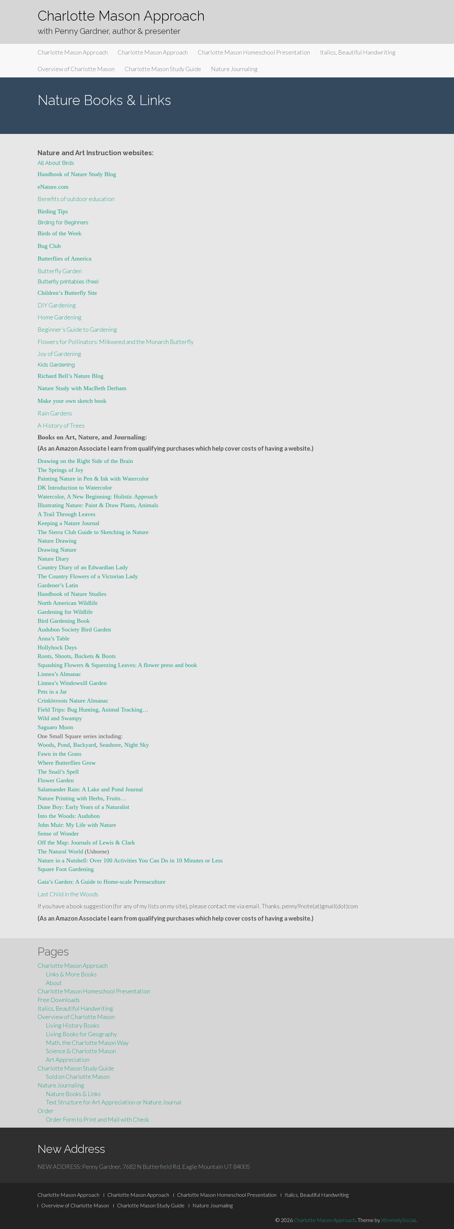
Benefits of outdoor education (76, 198)
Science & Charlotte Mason (81, 1051)
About (54, 982)
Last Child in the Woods (68, 894)
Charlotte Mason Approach (121, 16)
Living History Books (72, 1025)
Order (46, 1110)
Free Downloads (59, 999)
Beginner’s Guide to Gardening (77, 329)
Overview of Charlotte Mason (76, 68)
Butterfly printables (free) (68, 282)
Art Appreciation (67, 1059)
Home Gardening (59, 317)
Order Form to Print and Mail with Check (97, 1119)
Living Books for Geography (81, 1034)
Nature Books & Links (73, 1093)
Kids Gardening (56, 365)
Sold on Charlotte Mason (78, 1076)
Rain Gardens (55, 413)
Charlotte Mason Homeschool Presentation (254, 52)
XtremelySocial (398, 1220)
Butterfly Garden (60, 271)
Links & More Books (71, 974)
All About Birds (56, 163)
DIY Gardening (57, 305)
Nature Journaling (234, 68)
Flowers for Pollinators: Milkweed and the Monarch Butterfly (116, 341)
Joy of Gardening (59, 353)
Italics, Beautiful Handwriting (358, 52)
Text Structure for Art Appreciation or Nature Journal (113, 1102)
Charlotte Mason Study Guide (163, 68)
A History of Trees (61, 425)
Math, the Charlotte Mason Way (87, 1042)
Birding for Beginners (63, 222)
